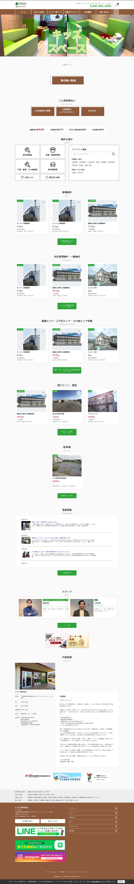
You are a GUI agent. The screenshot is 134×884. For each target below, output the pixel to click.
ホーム (23, 12)
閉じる (121, 881)
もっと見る (67, 625)
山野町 (30, 794)
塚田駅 (98, 162)
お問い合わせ (104, 12)
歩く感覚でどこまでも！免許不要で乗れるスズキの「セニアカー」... (51, 551)
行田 (44, 794)
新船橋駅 (103, 162)
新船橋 (57, 800)
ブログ (71, 822)
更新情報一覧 (67, 573)
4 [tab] (68, 64)
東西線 (55, 797)
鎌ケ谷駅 (74, 165)
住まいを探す (39, 12)
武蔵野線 (30, 797)
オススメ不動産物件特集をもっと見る (67, 306)
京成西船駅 (82, 162)
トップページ (72, 808)
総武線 (45, 797)
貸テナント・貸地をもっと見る (67, 432)
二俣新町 (35, 800)
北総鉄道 (74, 797)
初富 (66, 800)
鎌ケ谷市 (80, 172)
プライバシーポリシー (73, 872)
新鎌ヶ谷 (71, 800)
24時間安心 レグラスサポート (69, 110)
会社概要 (88, 12)
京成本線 (60, 797)
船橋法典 (48, 800)
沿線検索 (33, 149)
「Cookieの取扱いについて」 (97, 881)
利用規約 (62, 872)
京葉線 (50, 797)
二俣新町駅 (91, 162)
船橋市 (74, 172)
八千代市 (46, 791)
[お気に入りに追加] (43, 202)
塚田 (53, 800)
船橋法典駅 (111, 162)
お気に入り (29, 177)
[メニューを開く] (116, 12)
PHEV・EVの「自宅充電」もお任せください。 (45, 522)
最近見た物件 (54, 177)
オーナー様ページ (55, 12)
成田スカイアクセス (94, 797)
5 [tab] (70, 64)
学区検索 (33, 154)
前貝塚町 (35, 794)
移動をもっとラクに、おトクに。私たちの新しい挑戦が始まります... (51, 538)
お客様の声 (72, 817)
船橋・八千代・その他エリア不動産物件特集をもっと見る (67, 370)
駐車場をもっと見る (67, 495)
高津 (53, 794)
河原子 (49, 794)
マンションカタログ (51, 872)
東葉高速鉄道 (38, 797)
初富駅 (81, 165)
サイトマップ (85, 872)
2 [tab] (65, 64)
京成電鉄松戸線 (82, 797)
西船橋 (30, 800)
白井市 (41, 791)
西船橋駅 (74, 162)
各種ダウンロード (71, 12)
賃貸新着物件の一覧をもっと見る (67, 241)
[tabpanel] (67, 35)
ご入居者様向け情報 (42, 111)
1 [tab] (63, 64)
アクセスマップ (73, 826)
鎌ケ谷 (62, 800)
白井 (76, 800)
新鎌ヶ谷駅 (88, 165)
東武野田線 (67, 797)
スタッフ (71, 813)
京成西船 (41, 800)
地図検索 (22, 154)
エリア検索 (21, 149)
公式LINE (92, 111)
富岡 (40, 794)
